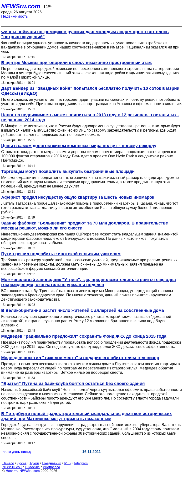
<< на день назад (17, 451)
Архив (34, 463)
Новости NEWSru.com (23, 471)
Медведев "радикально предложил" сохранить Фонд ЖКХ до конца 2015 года (83, 336)
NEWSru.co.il (12, 467)
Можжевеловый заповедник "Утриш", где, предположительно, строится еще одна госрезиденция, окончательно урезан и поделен (88, 282)
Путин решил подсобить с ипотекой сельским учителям (61, 253)
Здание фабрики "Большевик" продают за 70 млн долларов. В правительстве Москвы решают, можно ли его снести (84, 225)
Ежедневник (51, 463)
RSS (67, 463)
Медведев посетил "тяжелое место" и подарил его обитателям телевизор (80, 357)
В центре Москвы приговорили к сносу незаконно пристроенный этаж (76, 62)
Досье (21, 463)
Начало (8, 463)
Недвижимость (14, 16)
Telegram (81, 463)
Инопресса (51, 467)
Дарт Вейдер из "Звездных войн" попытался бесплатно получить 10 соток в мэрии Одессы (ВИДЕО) (90, 91)
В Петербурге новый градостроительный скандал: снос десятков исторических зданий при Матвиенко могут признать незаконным (86, 416)
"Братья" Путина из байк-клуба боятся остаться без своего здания (73, 383)
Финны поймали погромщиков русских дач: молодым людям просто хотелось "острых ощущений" (85, 34)
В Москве (32, 467)
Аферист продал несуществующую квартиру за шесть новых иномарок (77, 197)
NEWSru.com (20, 6)
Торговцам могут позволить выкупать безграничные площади (68, 171)
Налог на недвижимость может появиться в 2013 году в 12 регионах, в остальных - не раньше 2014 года (90, 117)
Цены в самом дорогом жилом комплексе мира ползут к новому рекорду (78, 145)
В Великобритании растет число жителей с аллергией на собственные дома (82, 310)
